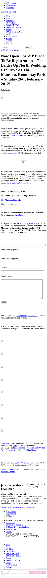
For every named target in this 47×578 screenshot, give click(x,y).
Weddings (10, 21)
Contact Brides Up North (11, 469)
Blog (8, 16)
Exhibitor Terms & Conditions (18, 527)
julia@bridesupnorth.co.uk (26, 315)
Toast (15, 445)
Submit (9, 39)
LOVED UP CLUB (14, 32)
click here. (19, 215)
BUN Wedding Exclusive (11, 50)
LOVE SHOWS (12, 25)
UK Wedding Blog (22, 463)
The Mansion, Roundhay (11, 200)
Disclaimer (10, 523)
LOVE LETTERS (13, 27)
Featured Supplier (8, 471)
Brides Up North (16, 183)
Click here (5, 443)
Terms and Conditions (14, 525)
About (8, 18)
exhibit (8, 34)
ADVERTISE (11, 36)
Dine (29, 183)
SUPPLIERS (11, 23)
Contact (9, 41)
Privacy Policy (12, 529)
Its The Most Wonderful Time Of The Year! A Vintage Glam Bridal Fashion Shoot (23, 449)
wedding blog (13, 153)
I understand (37, 572)
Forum (8, 29)
